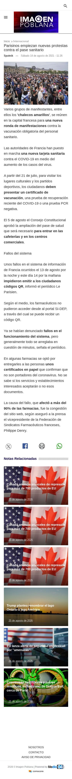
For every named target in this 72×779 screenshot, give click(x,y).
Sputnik (8, 55)
